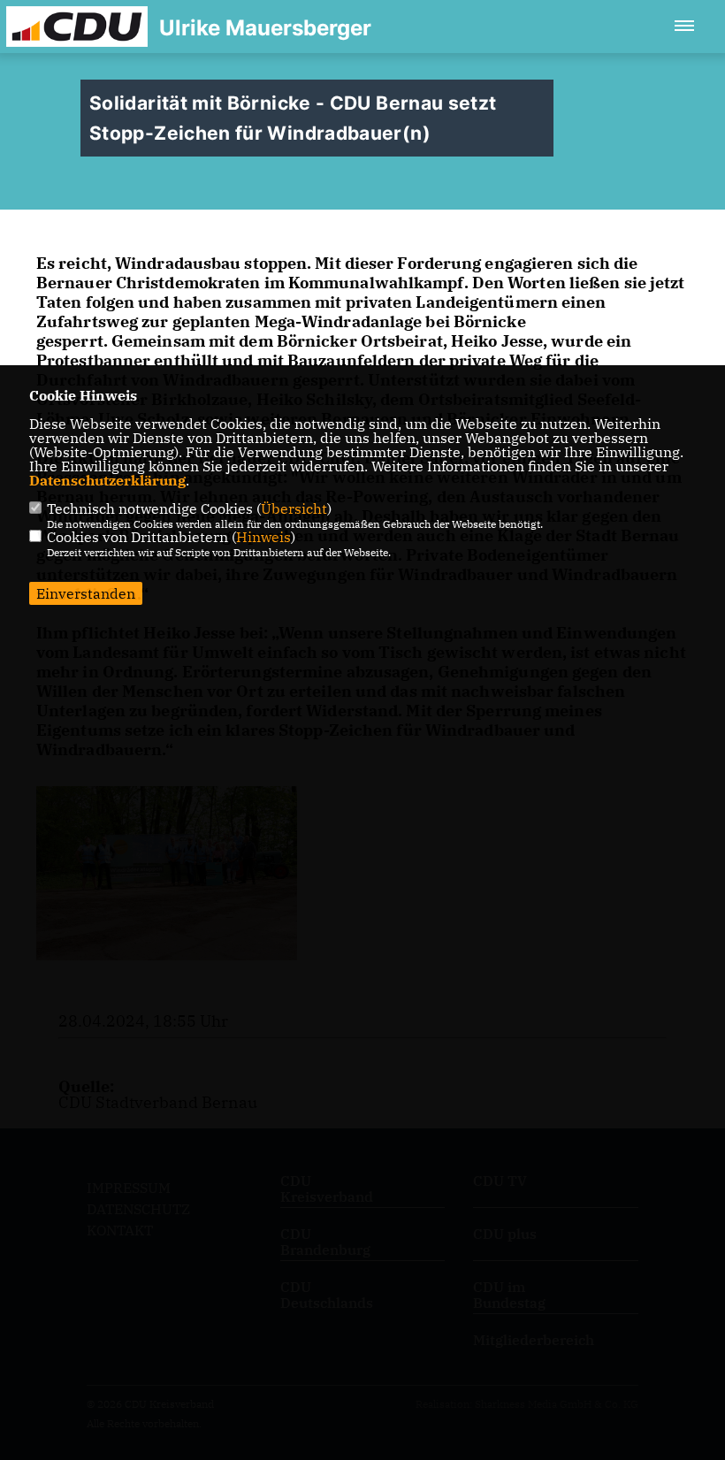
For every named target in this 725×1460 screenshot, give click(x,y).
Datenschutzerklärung (107, 480)
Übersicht (294, 508)
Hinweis (263, 537)
